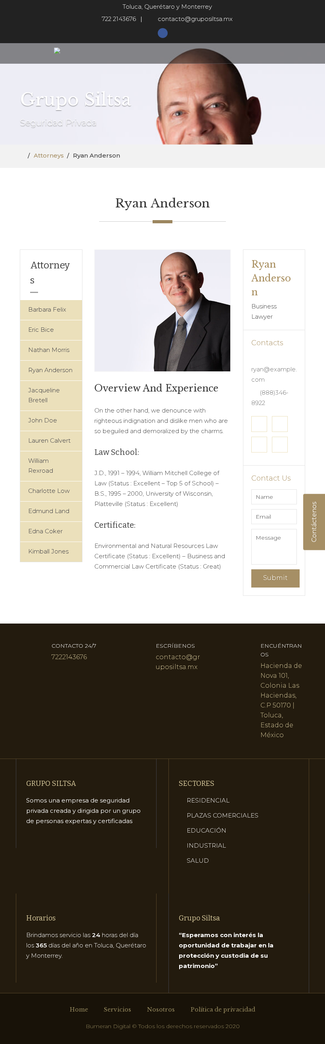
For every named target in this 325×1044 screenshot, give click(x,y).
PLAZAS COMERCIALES (222, 815)
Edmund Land (48, 511)
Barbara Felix (47, 309)
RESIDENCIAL (208, 800)
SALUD (198, 860)
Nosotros (161, 1009)
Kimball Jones (48, 551)
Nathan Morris (48, 350)
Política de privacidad (223, 1009)
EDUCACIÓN (206, 830)
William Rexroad (40, 465)
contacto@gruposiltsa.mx (195, 19)
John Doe (42, 420)
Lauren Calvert (49, 440)
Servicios (117, 1009)
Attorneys (49, 155)
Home (79, 1009)
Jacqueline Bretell (44, 395)
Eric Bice (41, 329)
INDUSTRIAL (206, 845)
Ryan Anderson (50, 370)
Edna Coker (45, 531)
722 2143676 (119, 19)
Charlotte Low (49, 490)
